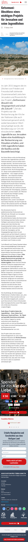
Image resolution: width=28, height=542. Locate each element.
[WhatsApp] (24, 508)
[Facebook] (4, 508)
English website (5, 501)
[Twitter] (8, 508)
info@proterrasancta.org (12, 504)
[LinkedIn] (20, 508)
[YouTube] (16, 508)
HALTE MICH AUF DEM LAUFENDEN (14, 539)
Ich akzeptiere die (11, 467)
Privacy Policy (15, 467)
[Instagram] (12, 508)
